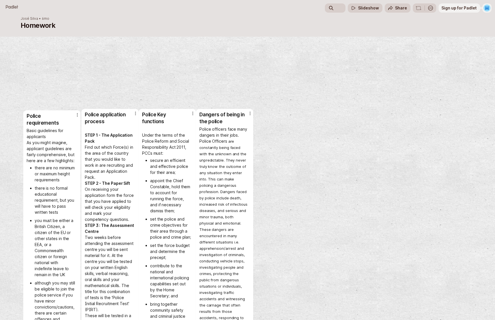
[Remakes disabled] (418, 8)
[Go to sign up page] (487, 8)
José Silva (29, 19)
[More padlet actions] (430, 8)
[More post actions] (250, 113)
